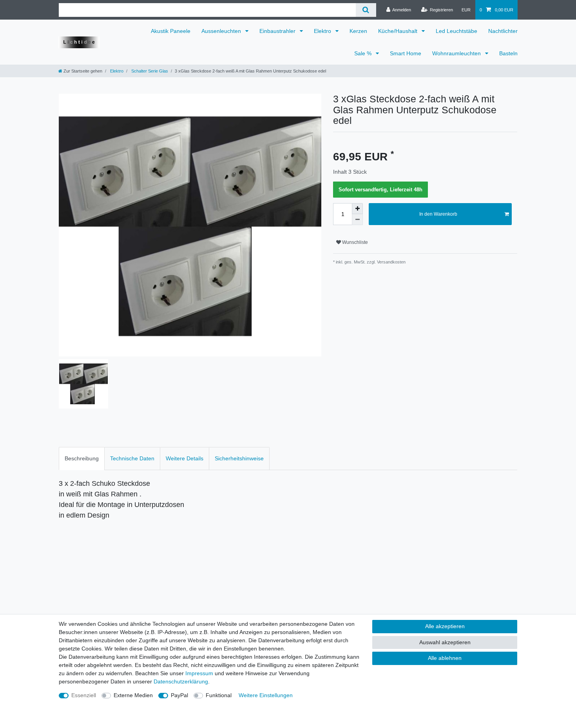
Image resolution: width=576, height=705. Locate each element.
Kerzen (358, 31)
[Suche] (366, 10)
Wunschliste (354, 242)
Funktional (219, 695)
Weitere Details (184, 458)
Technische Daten (132, 458)
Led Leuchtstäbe (456, 31)
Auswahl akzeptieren (445, 642)
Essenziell (83, 695)
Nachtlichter (503, 31)
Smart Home (405, 53)
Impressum (199, 673)
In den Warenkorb (438, 214)
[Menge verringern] (357, 219)
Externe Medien (133, 695)
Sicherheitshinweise (239, 458)
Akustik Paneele (170, 31)
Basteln (508, 53)
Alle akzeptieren (445, 626)
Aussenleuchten (222, 31)
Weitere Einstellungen (266, 695)
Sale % (363, 53)
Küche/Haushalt (398, 31)
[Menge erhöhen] (357, 208)
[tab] (82, 458)
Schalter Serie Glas (149, 71)
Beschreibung (82, 458)
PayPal (179, 695)
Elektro (323, 31)
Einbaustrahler (278, 31)
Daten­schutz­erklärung (181, 681)
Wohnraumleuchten (457, 53)
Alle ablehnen (445, 658)
